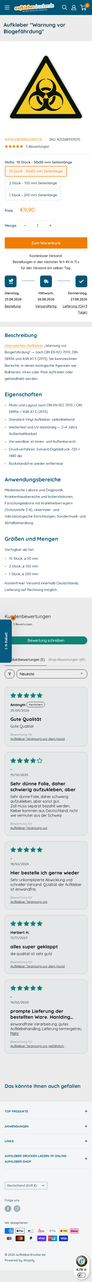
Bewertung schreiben (46, 640)
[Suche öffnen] (64, 7)
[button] (6, 641)
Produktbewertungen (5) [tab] (26, 660)
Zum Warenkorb (46, 243)
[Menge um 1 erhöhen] (50, 226)
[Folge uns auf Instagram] (17, 1208)
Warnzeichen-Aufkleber (24, 345)
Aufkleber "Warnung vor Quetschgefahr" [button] (28, 902)
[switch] (81, 1275)
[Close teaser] (13, 618)
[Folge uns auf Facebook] (8, 1208)
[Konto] (73, 7)
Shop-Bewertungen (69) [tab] (67, 660)
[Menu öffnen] (7, 7)
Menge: (11, 225)
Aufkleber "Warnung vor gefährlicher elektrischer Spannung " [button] (38, 1046)
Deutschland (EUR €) (22, 1185)
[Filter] (10, 673)
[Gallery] (46, 87)
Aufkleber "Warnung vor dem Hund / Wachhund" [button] (38, 739)
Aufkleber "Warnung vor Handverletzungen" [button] (28, 828)
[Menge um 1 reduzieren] (25, 226)
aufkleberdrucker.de (23, 139)
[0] (83, 7)
